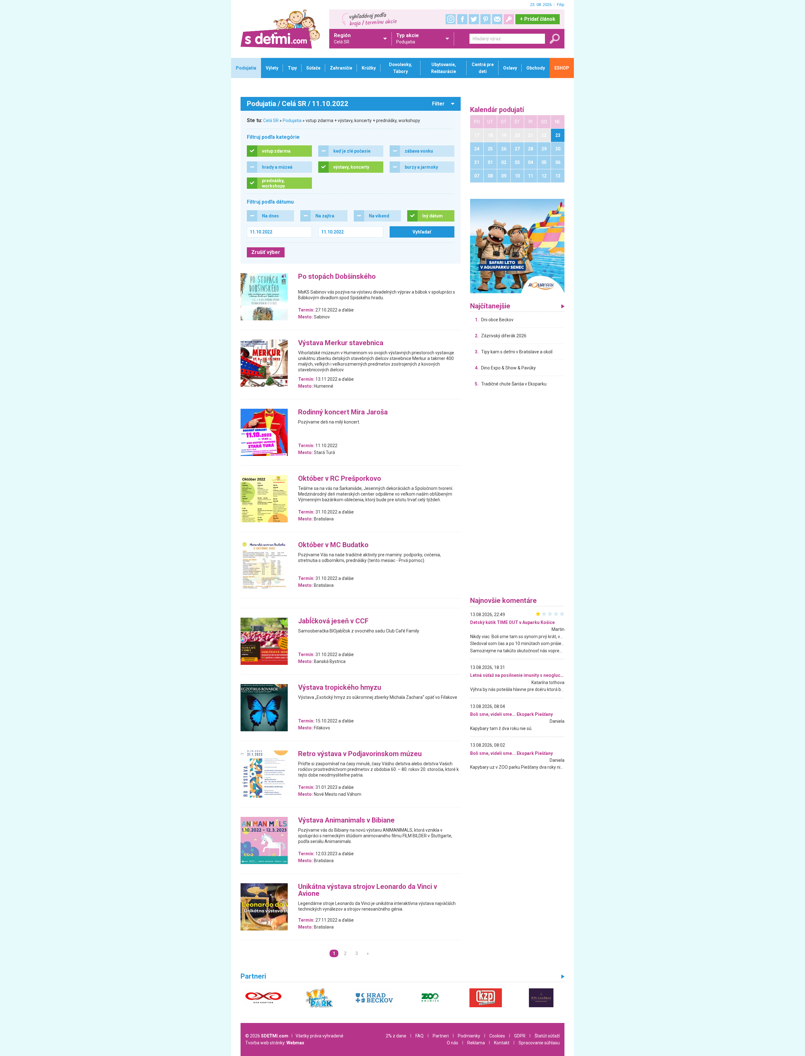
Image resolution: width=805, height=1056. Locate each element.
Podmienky (469, 1035)
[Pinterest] (485, 19)
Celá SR (271, 120)
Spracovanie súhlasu (539, 1042)
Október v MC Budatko (333, 545)
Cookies (497, 1035)
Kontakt (501, 1042)
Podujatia (292, 120)
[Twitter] (474, 19)
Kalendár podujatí (497, 110)
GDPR (519, 1035)
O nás (452, 1042)
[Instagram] (451, 19)
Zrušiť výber (265, 252)
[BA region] (517, 245)
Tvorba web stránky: (274, 1042)
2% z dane (396, 1035)
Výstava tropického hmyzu (339, 687)
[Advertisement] (517, 493)
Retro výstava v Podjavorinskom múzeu (360, 754)
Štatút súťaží (547, 1035)
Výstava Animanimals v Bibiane (346, 820)
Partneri (441, 1035)
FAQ (419, 1035)
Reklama (476, 1042)
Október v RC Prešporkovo (339, 478)
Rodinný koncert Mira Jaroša (343, 412)
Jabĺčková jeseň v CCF (333, 621)
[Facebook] (462, 19)
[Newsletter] (497, 19)
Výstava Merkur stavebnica (340, 343)
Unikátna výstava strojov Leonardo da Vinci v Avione (367, 890)
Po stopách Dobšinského (337, 276)
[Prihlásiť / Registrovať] (509, 19)
